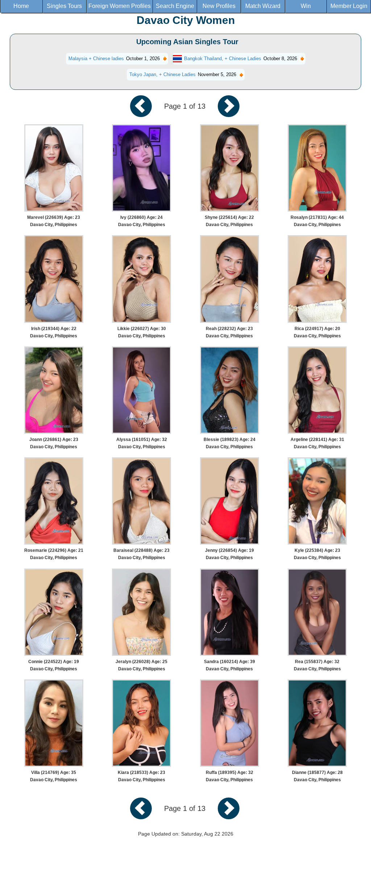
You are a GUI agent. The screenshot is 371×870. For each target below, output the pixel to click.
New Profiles (219, 6)
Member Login (348, 6)
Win (306, 6)
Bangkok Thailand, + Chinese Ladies (222, 58)
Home (21, 6)
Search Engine (175, 6)
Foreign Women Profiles (119, 6)
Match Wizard (262, 6)
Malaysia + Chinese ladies (96, 58)
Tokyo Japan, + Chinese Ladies (162, 74)
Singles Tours (64, 6)
